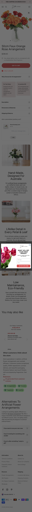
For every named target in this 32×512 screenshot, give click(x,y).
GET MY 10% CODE (23, 266)
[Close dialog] (30, 245)
